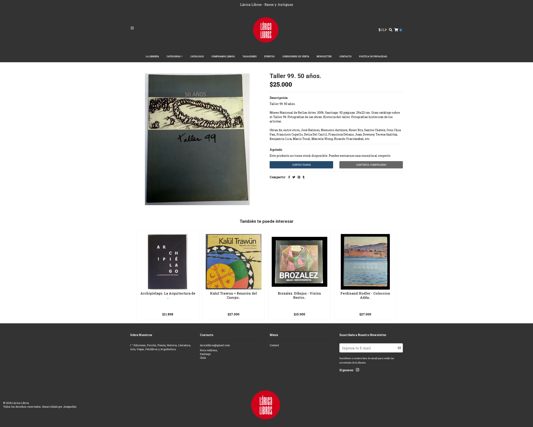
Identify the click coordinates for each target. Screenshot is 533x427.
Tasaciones (250, 56)
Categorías (174, 56)
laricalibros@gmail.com (215, 345)
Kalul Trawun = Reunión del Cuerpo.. (233, 295)
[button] (383, 30)
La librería (152, 56)
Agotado (276, 150)
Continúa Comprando (371, 164)
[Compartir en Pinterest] (299, 177)
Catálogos (197, 56)
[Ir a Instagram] (132, 28)
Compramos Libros (223, 56)
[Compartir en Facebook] (289, 177)
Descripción (279, 98)
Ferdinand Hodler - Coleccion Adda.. (365, 295)
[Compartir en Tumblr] (304, 177)
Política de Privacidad (373, 56)
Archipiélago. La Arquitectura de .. (167, 295)
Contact (274, 345)
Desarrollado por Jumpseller (59, 406)
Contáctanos (301, 164)
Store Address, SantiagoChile (209, 354)
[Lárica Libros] (266, 29)
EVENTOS (269, 56)
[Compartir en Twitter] (293, 177)
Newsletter (324, 56)
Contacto (345, 56)
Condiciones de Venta (295, 56)
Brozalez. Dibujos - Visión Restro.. (299, 295)
